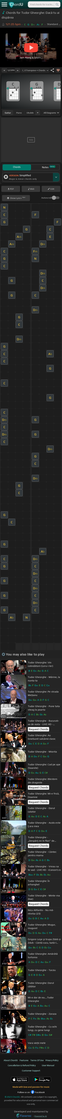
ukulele (30, 112)
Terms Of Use (37, 1060)
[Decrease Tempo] (4, 70)
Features (24, 1060)
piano (19, 112)
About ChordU (11, 1060)
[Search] (57, 4)
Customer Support (31, 1070)
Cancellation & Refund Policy (22, 1065)
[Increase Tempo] (17, 70)
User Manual (48, 1065)
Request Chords (38, 729)
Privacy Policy (51, 1060)
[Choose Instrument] (37, 112)
